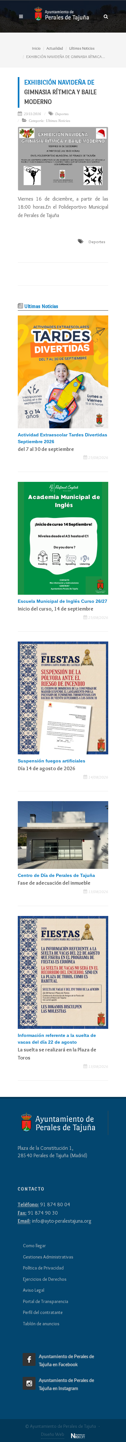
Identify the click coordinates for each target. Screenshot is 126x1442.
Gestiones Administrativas (48, 1257)
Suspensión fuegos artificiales (51, 760)
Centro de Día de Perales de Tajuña (56, 875)
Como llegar (34, 1245)
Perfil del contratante (43, 1312)
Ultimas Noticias (81, 48)
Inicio (36, 48)
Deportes (61, 114)
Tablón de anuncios (41, 1324)
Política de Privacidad (43, 1268)
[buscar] (106, 15)
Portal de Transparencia (45, 1301)
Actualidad (55, 48)
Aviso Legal (33, 1290)
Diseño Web (52, 1434)
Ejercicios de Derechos (45, 1279)
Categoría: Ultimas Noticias (49, 121)
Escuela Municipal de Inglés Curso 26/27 (62, 601)
